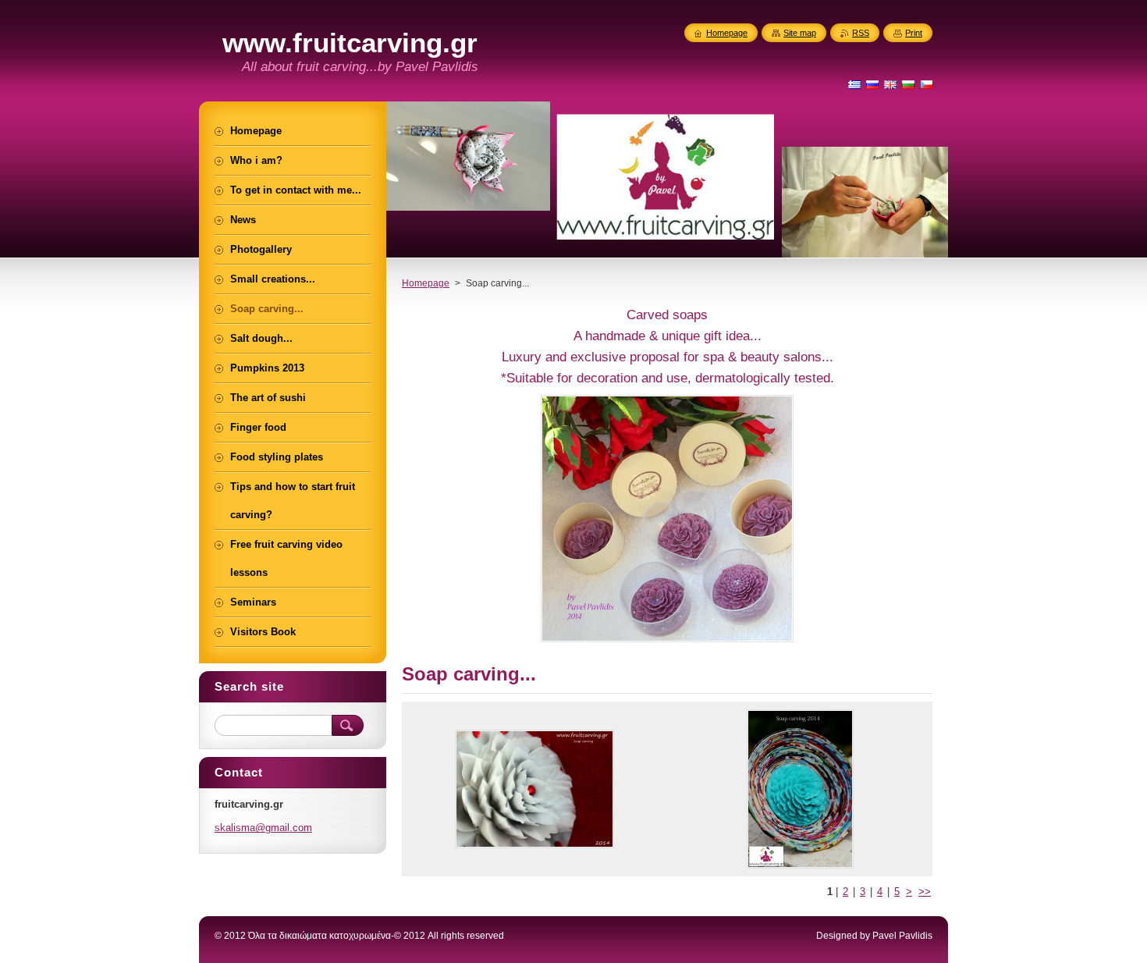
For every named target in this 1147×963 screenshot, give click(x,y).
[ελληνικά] (854, 84)
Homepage (425, 283)
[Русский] (872, 84)
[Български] (908, 84)
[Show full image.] (534, 789)
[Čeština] (926, 84)
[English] (890, 84)
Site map (799, 32)
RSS (860, 32)
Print (913, 32)
